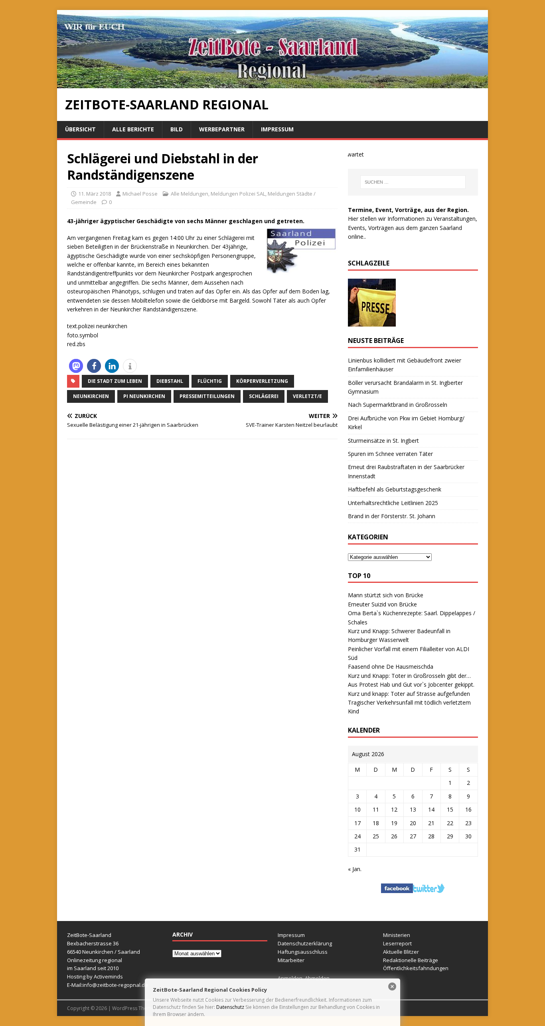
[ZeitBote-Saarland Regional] (272, 83)
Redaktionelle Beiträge (410, 960)
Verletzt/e (307, 396)
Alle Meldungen (189, 193)
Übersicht (80, 129)
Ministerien (396, 935)
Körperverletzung (262, 381)
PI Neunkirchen (144, 396)
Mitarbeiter (291, 960)
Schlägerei (263, 396)
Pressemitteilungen (207, 396)
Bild (176, 129)
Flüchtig (209, 381)
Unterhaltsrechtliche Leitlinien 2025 (393, 503)
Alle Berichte (133, 129)
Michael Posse (140, 193)
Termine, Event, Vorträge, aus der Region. (408, 210)
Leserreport (397, 943)
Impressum (277, 129)
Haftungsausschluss (303, 951)
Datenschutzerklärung (305, 943)
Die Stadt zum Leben (115, 381)
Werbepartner (222, 129)
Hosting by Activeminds (95, 976)
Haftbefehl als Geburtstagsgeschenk (394, 489)
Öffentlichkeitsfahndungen (415, 968)
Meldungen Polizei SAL (238, 193)
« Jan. (354, 869)
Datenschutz (230, 1007)
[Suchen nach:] (413, 182)
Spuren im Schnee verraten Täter (390, 454)
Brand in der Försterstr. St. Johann (391, 516)
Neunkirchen (91, 396)
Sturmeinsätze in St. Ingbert (383, 440)
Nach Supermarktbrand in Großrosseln (397, 404)
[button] (76, 366)
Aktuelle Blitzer (401, 951)
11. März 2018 (94, 193)
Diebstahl (169, 381)
